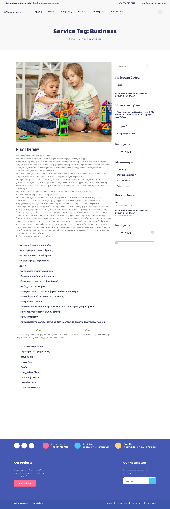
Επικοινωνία (117, 11)
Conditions (38, 503)
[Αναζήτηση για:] (135, 66)
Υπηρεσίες (66, 11)
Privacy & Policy (21, 503)
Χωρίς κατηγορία (125, 151)
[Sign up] (152, 481)
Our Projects (25, 483)
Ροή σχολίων (123, 180)
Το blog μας (99, 11)
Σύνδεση (121, 169)
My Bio (51, 11)
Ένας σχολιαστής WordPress (130, 112)
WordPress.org (124, 186)
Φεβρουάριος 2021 (126, 134)
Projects (82, 11)
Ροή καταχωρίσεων (126, 175)
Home (72, 39)
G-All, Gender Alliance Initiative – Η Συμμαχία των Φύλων (131, 94)
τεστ (120, 85)
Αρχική (38, 11)
